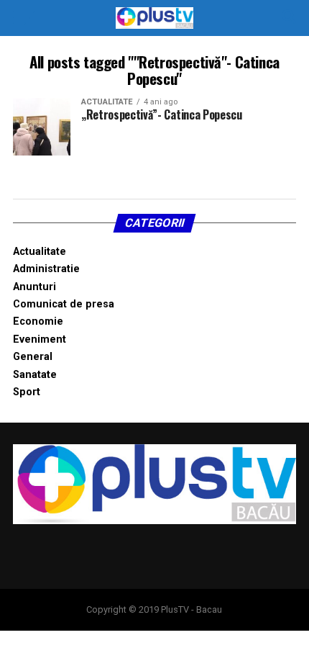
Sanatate (35, 375)
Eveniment (39, 339)
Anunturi (34, 287)
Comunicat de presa (63, 304)
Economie (38, 321)
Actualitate (39, 252)
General (32, 357)
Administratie (46, 269)
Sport (26, 392)
